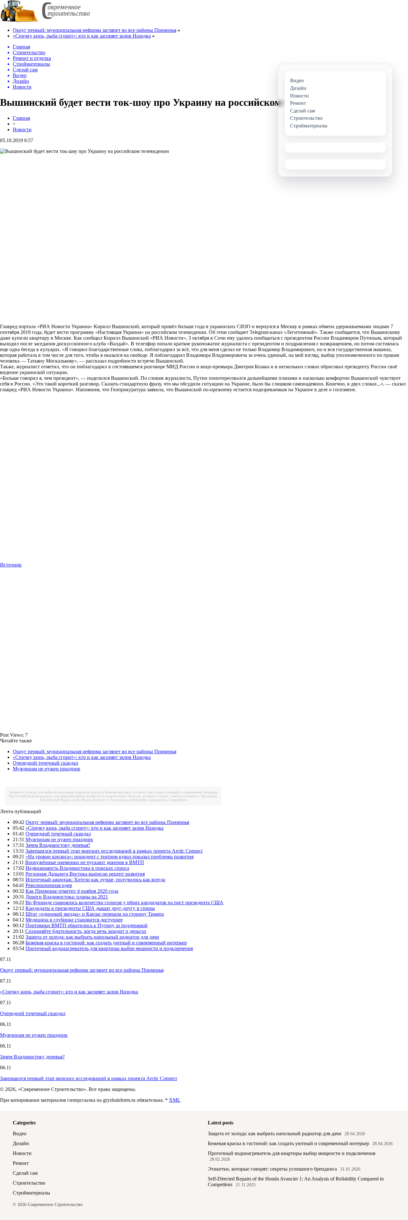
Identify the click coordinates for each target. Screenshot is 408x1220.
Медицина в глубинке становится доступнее (74, 919)
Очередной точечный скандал (45, 763)
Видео (19, 1133)
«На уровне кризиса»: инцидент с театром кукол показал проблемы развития (109, 856)
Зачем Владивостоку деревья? (58, 845)
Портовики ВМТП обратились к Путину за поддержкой (87, 925)
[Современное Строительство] (45, 20)
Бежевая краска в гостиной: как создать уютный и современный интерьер (161, 792)
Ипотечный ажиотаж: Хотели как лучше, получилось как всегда (95, 879)
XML (174, 1100)
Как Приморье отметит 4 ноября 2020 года (72, 891)
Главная (21, 118)
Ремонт (21, 1163)
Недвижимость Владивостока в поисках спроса (77, 868)
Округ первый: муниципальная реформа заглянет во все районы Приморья (94, 30)
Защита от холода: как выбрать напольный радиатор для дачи (56, 792)
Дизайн (21, 1143)
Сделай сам (25, 1173)
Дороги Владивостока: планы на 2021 (67, 896)
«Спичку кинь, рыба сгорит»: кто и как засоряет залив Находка (82, 36)
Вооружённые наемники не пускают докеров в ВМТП (84, 862)
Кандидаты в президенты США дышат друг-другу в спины (90, 908)
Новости (22, 129)
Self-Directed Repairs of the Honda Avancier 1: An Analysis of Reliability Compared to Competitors (113, 800)
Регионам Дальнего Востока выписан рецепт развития (85, 874)
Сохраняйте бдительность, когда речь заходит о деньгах (85, 931)
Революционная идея (49, 885)
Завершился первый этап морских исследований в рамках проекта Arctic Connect (114, 851)
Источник (11, 564)
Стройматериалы (31, 1192)
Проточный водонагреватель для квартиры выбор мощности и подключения (67, 796)
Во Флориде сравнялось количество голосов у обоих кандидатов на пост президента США (124, 902)
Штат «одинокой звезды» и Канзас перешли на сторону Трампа (95, 914)
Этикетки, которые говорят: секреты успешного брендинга (172, 796)
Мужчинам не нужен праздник (46, 768)
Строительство (29, 1183)
